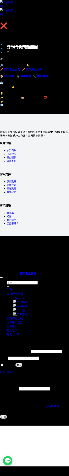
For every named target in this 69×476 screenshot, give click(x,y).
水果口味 (11, 150)
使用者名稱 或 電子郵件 (15, 351)
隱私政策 (11, 188)
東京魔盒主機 (15, 31)
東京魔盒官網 (28, 273)
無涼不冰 (11, 161)
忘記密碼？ (12, 223)
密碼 (3, 358)
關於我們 (12, 330)
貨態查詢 (12, 326)
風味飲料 (11, 154)
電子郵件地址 (9, 388)
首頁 (9, 289)
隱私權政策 (52, 406)
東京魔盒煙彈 (34, 69)
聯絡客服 (42, 76)
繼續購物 (26, 76)
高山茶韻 (11, 157)
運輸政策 (11, 181)
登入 (19, 365)
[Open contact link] (7, 460)
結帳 (9, 216)
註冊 (3, 417)
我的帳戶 (11, 220)
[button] (8, 20)
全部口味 (18, 297)
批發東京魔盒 (15, 322)
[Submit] (8, 286)
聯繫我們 (11, 192)
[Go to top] (1, 277)
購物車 (10, 213)
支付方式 (11, 185)
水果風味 (22, 302)
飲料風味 (22, 306)
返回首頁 (9, 76)
